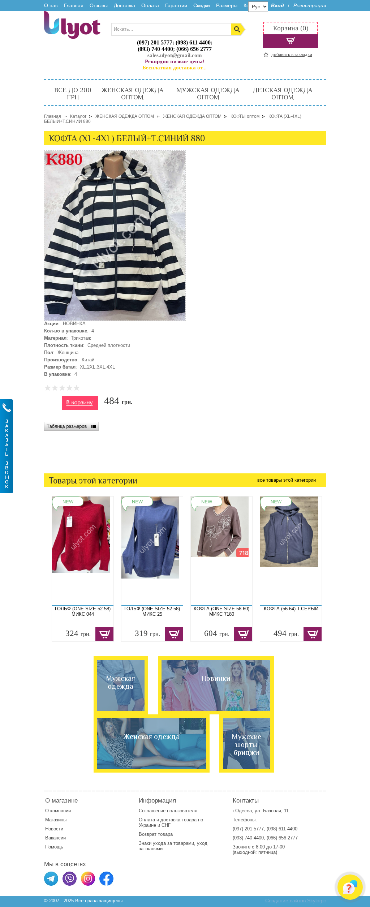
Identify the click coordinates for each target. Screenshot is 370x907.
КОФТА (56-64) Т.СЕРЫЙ (291, 608)
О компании (58, 810)
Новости (54, 828)
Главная (73, 5)
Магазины (55, 819)
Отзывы (99, 5)
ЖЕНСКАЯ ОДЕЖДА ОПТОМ (132, 93)
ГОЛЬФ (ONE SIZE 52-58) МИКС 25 (152, 611)
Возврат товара (156, 834)
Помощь (54, 847)
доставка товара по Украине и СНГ (171, 822)
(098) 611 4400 (193, 42)
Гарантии (176, 5)
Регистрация (309, 5)
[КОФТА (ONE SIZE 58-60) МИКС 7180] (221, 551)
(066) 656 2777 (194, 49)
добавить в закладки (291, 54)
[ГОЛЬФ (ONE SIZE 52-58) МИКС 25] (152, 551)
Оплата (150, 5)
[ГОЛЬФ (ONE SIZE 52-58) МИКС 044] (82, 551)
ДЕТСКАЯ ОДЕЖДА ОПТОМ (282, 93)
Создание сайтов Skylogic (295, 900)
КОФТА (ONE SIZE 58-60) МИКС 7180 (221, 611)
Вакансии (55, 838)
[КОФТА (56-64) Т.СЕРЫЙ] (291, 551)
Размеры (226, 5)
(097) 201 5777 (154, 42)
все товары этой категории (286, 480)
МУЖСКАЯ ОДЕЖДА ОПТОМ (208, 93)
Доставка (124, 5)
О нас (51, 5)
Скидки (201, 5)
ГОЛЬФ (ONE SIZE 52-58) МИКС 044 (83, 611)
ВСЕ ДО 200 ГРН (72, 93)
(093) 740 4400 (155, 49)
